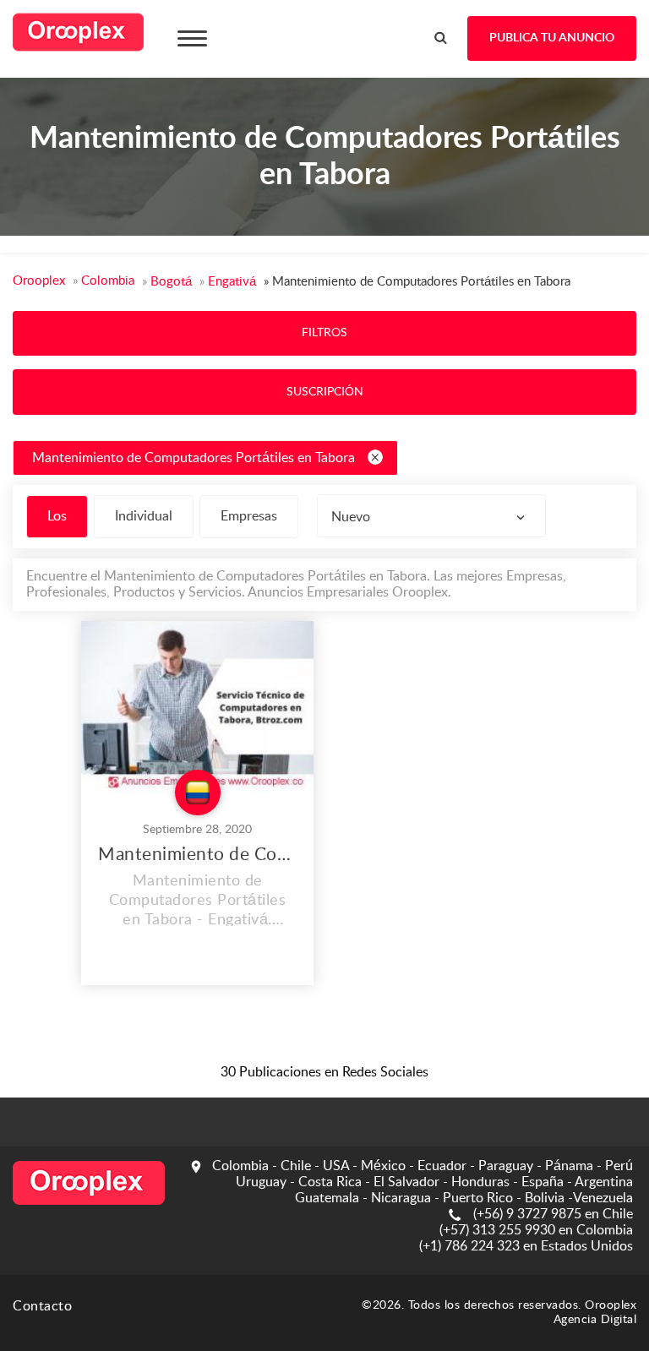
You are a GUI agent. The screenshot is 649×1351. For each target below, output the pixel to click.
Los (57, 516)
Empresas (249, 516)
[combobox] (431, 515)
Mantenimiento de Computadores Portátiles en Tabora (193, 458)
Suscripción (324, 392)
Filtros (324, 333)
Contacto (42, 1306)
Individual (143, 516)
